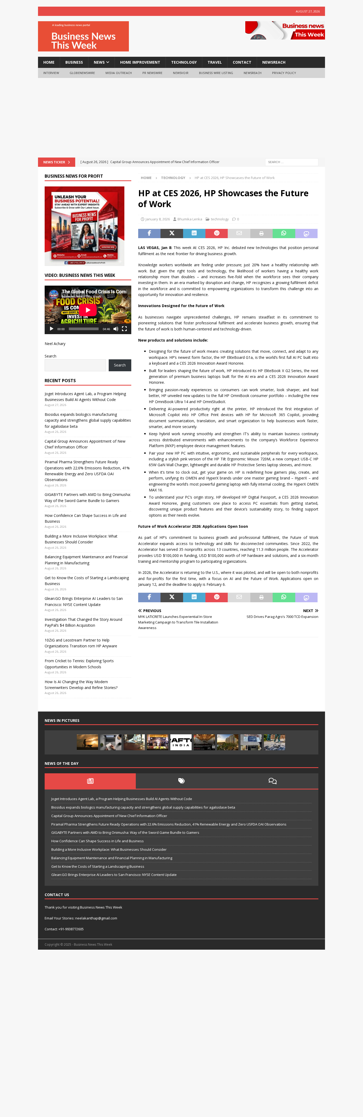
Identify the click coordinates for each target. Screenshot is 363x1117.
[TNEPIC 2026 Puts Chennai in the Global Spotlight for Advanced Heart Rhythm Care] (157, 742)
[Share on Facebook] (149, 233)
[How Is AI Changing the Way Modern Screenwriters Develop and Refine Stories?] (110, 742)
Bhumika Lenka (190, 219)
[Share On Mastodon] (306, 233)
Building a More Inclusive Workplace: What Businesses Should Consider (109, 849)
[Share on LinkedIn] (194, 233)
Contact (242, 62)
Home (48, 62)
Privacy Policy (284, 73)
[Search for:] (291, 161)
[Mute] (116, 328)
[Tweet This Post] (172, 233)
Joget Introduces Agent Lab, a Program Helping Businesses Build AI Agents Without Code (121, 798)
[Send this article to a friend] (239, 233)
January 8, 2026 (158, 219)
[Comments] (272, 781)
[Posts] (90, 781)
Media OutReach (118, 73)
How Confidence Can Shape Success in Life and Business (97, 841)
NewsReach (273, 62)
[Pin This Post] (216, 233)
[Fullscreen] (124, 328)
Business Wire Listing (216, 73)
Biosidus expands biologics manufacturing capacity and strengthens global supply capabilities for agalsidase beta (88, 420)
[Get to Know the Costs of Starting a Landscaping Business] (87, 742)
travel (215, 62)
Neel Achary (55, 343)
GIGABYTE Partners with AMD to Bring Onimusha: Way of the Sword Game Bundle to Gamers (125, 832)
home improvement (140, 62)
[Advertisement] (181, 118)
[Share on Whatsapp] (284, 233)
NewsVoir (180, 73)
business (74, 62)
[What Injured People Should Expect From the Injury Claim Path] (134, 742)
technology (184, 62)
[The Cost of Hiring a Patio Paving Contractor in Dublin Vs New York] (274, 742)
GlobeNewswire (82, 73)
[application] (88, 310)
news (99, 62)
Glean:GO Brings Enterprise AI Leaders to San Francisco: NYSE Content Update (114, 874)
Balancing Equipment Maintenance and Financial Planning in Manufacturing (111, 858)
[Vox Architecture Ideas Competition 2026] (204, 742)
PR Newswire (152, 73)
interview (51, 73)
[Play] (51, 328)
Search (50, 356)
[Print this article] (261, 233)
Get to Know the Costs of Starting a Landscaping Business (97, 866)
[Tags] (181, 781)
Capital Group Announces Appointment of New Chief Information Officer (109, 815)
